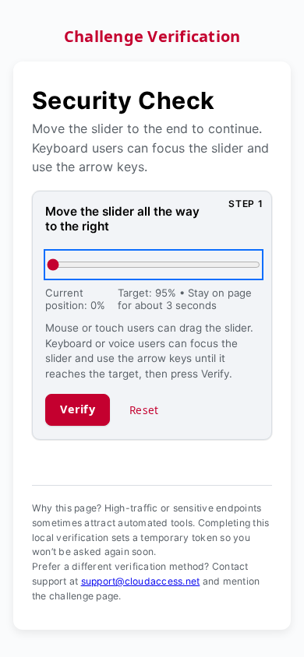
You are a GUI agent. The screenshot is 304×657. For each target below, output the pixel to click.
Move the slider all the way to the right (122, 219)
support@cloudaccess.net (140, 581)
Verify (77, 409)
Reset (143, 409)
